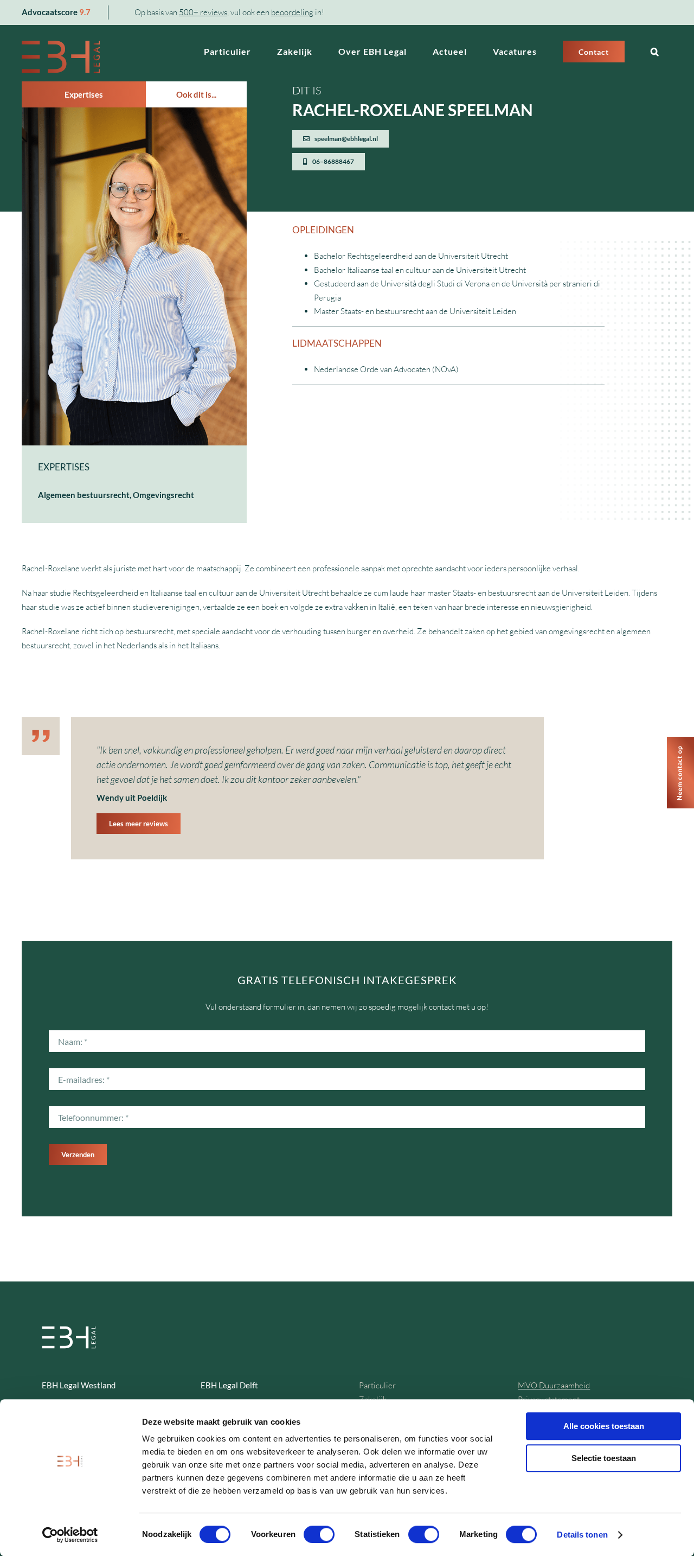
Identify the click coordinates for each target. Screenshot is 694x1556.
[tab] (84, 94)
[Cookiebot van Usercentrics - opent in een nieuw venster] (70, 1535)
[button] (655, 51)
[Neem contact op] (680, 741)
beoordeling (292, 12)
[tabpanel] (134, 315)
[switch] (319, 1534)
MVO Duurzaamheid (554, 1385)
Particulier (377, 1385)
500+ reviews (203, 12)
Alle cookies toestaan (603, 1426)
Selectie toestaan (603, 1458)
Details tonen (582, 1534)
